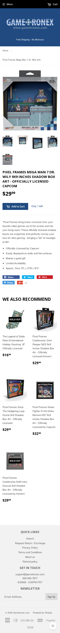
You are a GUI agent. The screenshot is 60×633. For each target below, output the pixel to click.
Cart (55, 4)
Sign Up (51, 596)
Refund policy (30, 561)
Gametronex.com (21, 612)
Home (5, 50)
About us (30, 557)
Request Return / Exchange (30, 543)
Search (30, 538)
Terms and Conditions (30, 552)
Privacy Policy (30, 547)
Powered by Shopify (42, 612)
